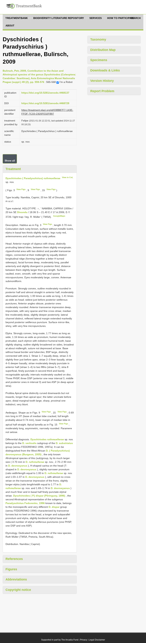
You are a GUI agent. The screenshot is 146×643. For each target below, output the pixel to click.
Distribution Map (103, 50)
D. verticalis (29, 443)
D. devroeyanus (17, 465)
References (14, 559)
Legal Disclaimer (97, 640)
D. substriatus (64, 443)
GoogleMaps (59, 216)
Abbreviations (16, 579)
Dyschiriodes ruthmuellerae (47, 439)
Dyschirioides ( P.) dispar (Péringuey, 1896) (39, 495)
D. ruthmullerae (35, 461)
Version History (102, 81)
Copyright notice (18, 590)
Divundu (22, 212)
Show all (10, 160)
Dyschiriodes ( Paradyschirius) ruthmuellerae (33, 178)
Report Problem (102, 91)
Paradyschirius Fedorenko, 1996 (25, 503)
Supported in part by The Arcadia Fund (59, 640)
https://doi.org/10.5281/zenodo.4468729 (45, 103)
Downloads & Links (105, 70)
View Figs (20, 189)
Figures (11, 569)
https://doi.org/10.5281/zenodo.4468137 (45, 92)
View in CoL (67, 177)
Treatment (13, 169)
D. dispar (54, 506)
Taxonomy (98, 39)
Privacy (83, 640)
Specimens (98, 60)
